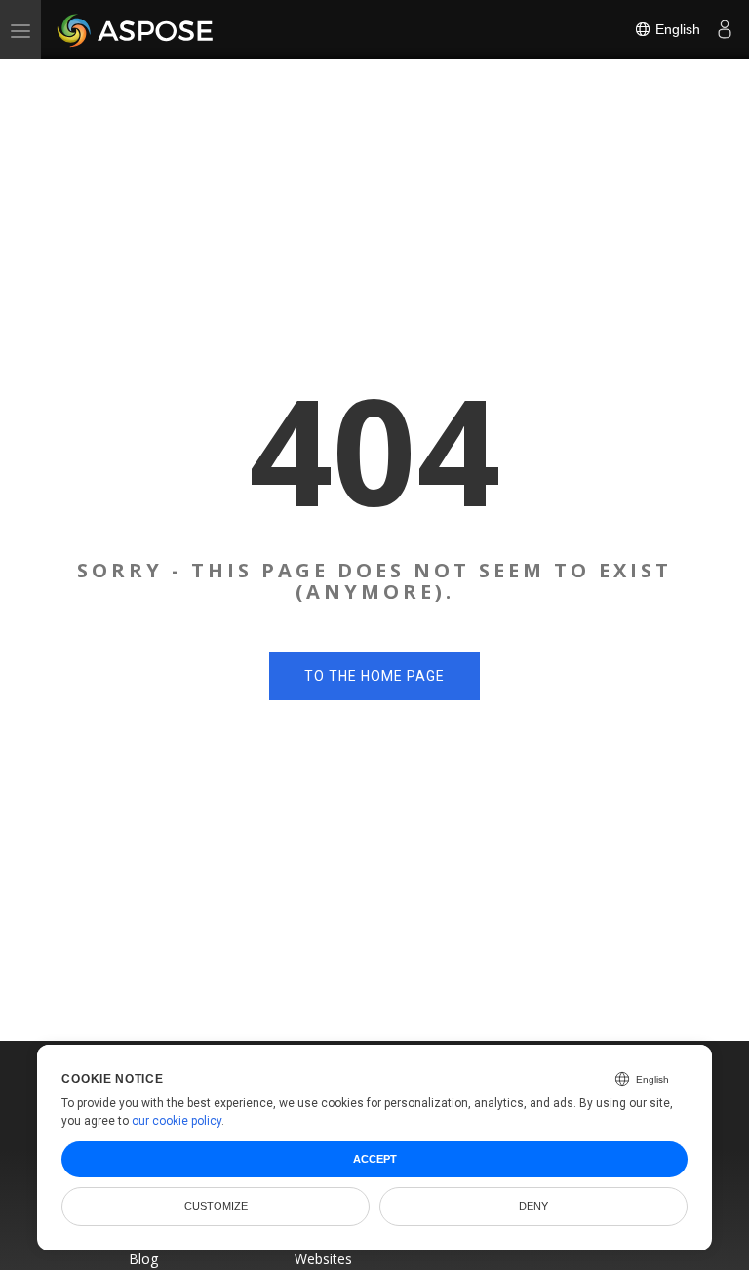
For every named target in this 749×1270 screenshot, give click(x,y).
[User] (724, 29)
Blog (143, 1259)
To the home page (374, 676)
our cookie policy (176, 1121)
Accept (375, 1159)
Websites (323, 1259)
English (675, 29)
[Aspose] (136, 29)
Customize (216, 1205)
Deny (533, 1205)
